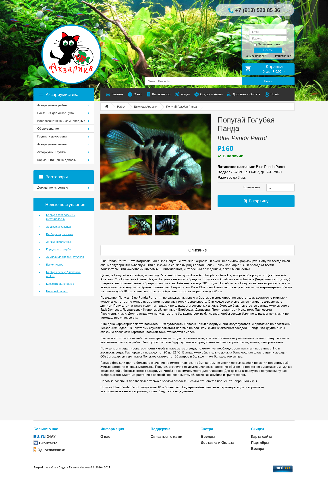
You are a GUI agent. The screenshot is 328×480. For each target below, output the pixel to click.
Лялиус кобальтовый (59, 241)
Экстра (207, 429)
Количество (251, 187)
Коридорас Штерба (58, 249)
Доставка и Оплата (217, 443)
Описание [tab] (197, 250)
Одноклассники (51, 450)
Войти (267, 50)
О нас (105, 436)
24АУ (51, 436)
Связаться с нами (166, 436)
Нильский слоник (57, 291)
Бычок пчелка (54, 264)
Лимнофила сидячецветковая (65, 257)
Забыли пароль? (255, 56)
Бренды (208, 436)
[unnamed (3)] (155, 162)
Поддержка (160, 429)
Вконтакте (48, 443)
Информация (112, 429)
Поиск (268, 81)
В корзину (258, 201)
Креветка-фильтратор (60, 283)
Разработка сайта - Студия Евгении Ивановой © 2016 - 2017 (71, 467)
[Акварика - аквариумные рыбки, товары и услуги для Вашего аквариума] (75, 45)
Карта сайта (261, 436)
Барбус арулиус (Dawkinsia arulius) (63, 274)
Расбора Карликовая (59, 234)
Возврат (258, 449)
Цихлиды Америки (145, 106)
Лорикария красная (58, 226)
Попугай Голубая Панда (181, 106)
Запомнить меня (269, 44)
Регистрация (283, 56)
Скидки (257, 429)
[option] (140, 225)
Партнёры (260, 443)
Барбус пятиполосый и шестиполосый (60, 217)
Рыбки (121, 106)
